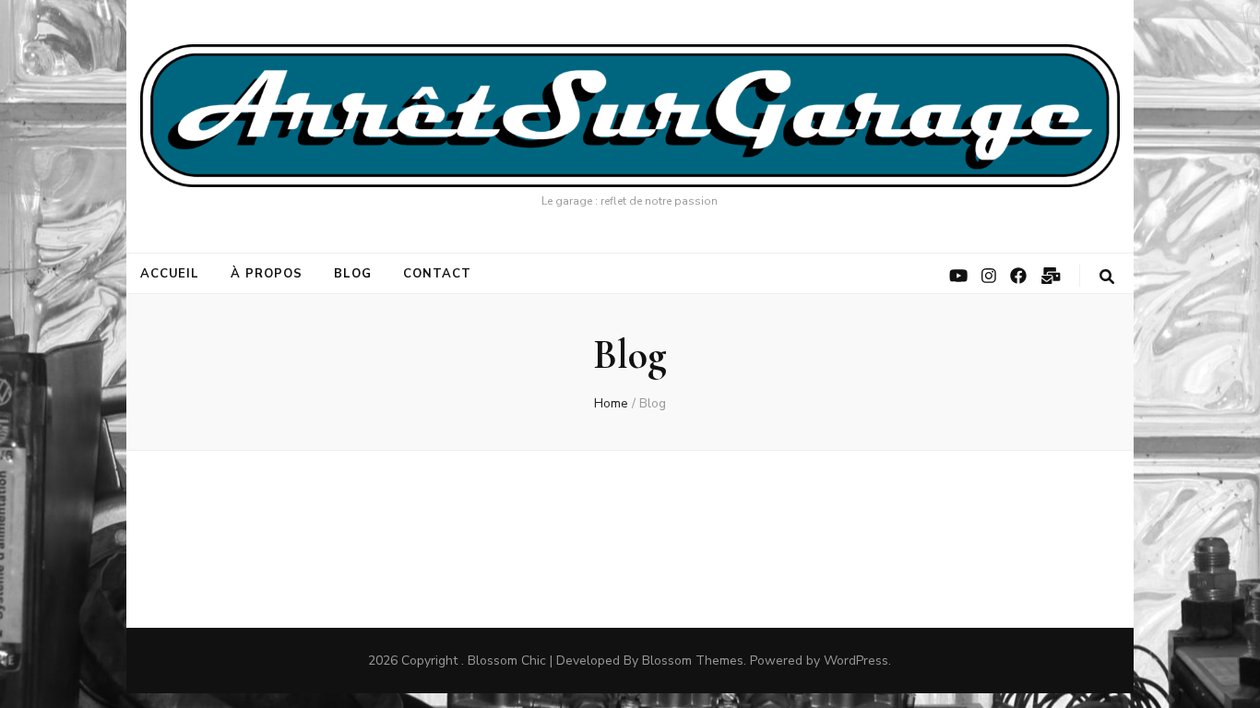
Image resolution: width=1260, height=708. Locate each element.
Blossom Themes (692, 660)
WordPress (856, 660)
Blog (353, 274)
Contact (437, 274)
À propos (267, 274)
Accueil (170, 274)
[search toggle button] (1107, 277)
